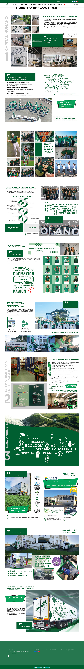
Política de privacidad (46, 667)
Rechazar (40, 667)
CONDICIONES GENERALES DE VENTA (67, 650)
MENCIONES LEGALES (51, 649)
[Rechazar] (82, 666)
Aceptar (36, 667)
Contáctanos (60, 4)
